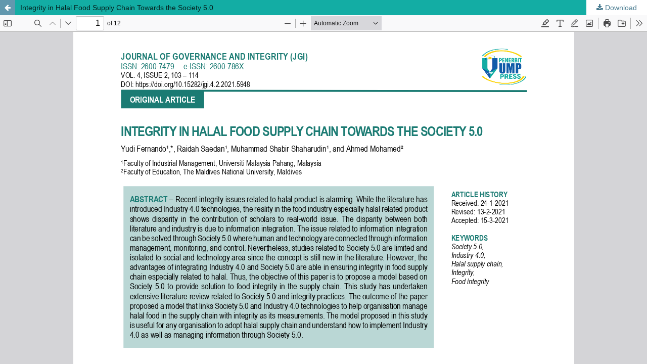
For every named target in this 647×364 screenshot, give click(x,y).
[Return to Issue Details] (7, 7)
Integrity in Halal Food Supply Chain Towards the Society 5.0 (116, 8)
